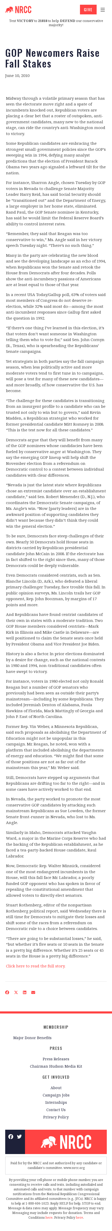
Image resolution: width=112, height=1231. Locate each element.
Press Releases (56, 1058)
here (49, 1217)
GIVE (88, 9)
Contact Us (56, 1109)
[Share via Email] (33, 992)
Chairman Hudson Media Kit (56, 1066)
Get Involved (56, 1077)
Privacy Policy (56, 1117)
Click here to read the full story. (35, 965)
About (56, 1087)
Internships (56, 1102)
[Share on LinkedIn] (24, 992)
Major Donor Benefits (32, 1037)
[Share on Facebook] (7, 992)
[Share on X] (16, 992)
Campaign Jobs (56, 1095)
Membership (56, 1027)
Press (56, 1048)
